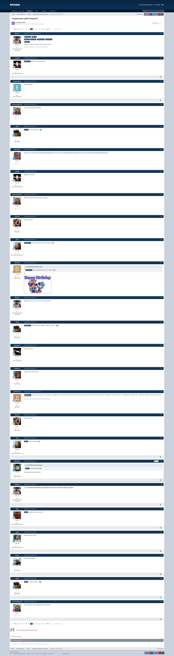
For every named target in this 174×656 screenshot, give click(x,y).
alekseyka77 (17, 345)
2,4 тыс (17, 140)
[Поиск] (163, 11)
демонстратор (17, 391)
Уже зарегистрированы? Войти (146, 4)
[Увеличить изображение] (40, 129)
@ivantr (26, 129)
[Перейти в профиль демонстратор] (17, 398)
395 (18, 382)
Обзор (29, 10)
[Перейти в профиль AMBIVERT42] (17, 467)
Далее (47, 29)
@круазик (27, 41)
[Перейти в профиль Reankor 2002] (13, 23)
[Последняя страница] (51, 29)
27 (23, 29)
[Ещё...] (161, 33)
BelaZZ (17, 126)
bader (17, 239)
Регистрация (157, 4)
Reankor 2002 (22, 22)
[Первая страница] (12, 29)
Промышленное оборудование (41, 653)
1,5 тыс (17, 72)
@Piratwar (27, 39)
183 (18, 47)
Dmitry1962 (17, 262)
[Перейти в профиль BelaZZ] (17, 132)
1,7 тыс (17, 546)
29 (28, 29)
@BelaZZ (34, 36)
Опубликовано (30, 33)
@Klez (26, 441)
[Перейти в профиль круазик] (17, 561)
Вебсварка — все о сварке (18, 10)
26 (21, 29)
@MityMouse (27, 242)
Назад (15, 29)
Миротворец (17, 149)
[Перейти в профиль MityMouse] (17, 374)
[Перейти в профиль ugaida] (17, 538)
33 (39, 29)
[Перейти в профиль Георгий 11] (17, 222)
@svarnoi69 (33, 39)
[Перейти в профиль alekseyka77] (17, 351)
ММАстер (17, 33)
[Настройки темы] (162, 5)
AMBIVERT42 (17, 461)
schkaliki (17, 58)
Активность (53, 10)
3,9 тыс (17, 118)
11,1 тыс (17, 230)
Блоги (37, 10)
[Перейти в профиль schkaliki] (17, 64)
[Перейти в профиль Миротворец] (17, 156)
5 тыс (17, 569)
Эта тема (158, 10)
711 (17, 405)
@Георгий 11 (27, 36)
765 (18, 522)
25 (18, 29)
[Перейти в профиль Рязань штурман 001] (17, 111)
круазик (17, 555)
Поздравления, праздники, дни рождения (34, 23)
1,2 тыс (17, 253)
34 (41, 29)
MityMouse (26, 152)
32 (36, 29)
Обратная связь (30, 653)
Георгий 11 (17, 216)
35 (44, 29)
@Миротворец (41, 39)
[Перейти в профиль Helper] (17, 515)
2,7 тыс (17, 475)
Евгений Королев (17, 81)
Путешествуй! (51, 653)
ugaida (17, 532)
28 (26, 29)
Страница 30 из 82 (57, 29)
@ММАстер (27, 61)
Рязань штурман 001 (17, 104)
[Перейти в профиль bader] (17, 246)
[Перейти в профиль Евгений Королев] (17, 87)
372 (18, 359)
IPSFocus (17, 651)
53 (17, 95)
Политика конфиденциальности (20, 653)
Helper (17, 508)
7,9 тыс (17, 163)
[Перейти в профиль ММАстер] (17, 40)
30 (31, 29)
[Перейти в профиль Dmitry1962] (17, 269)
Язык (11, 653)
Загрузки (44, 10)
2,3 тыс (17, 276)
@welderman (49, 39)
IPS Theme (12, 651)
